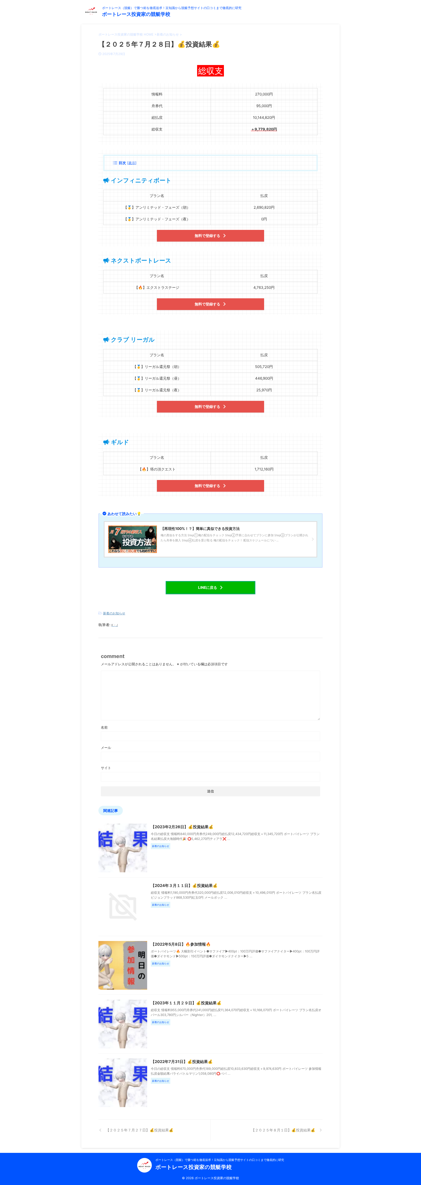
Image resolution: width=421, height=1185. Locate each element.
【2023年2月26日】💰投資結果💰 (182, 826)
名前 (104, 727)
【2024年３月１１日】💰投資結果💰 (184, 885)
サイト (106, 768)
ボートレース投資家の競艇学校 (136, 14)
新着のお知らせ (114, 613)
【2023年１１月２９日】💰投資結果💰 (186, 1002)
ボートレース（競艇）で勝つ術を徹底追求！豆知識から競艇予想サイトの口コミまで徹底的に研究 (219, 1160)
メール (106, 747)
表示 (131, 163)
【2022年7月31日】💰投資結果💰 (182, 1061)
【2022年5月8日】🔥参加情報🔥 (181, 944)
